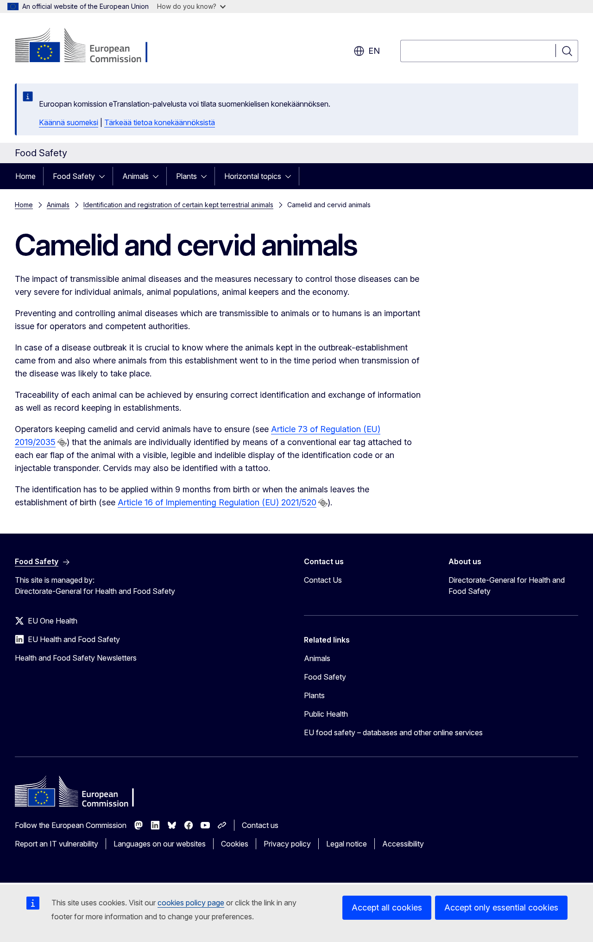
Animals (135, 176)
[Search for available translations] (62, 442)
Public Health (326, 714)
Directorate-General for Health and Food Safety (506, 585)
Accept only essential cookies (501, 907)
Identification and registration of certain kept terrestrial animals (178, 205)
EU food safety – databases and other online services (393, 732)
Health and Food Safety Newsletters (76, 657)
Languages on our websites (160, 843)
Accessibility (403, 843)
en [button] (374, 51)
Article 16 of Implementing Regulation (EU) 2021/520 (217, 502)
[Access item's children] (105, 176)
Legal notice (346, 843)
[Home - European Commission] (89, 46)
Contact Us (323, 580)
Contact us (260, 825)
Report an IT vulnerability (56, 843)
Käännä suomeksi (68, 122)
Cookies (234, 843)
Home (25, 176)
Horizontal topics (252, 176)
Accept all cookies (387, 907)
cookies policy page (191, 902)
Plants (186, 176)
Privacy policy (287, 843)
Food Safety (74, 176)
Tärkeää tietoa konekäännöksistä (159, 122)
